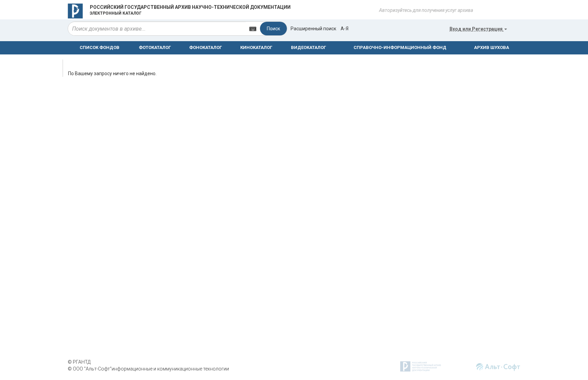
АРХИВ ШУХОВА (491, 47)
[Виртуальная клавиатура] (252, 28)
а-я (344, 28)
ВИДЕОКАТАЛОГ (308, 47)
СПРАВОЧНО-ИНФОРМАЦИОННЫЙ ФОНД (400, 47)
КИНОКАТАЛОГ (256, 47)
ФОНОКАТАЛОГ (205, 47)
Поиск (273, 28)
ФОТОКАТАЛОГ (155, 47)
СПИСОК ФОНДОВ (99, 47)
